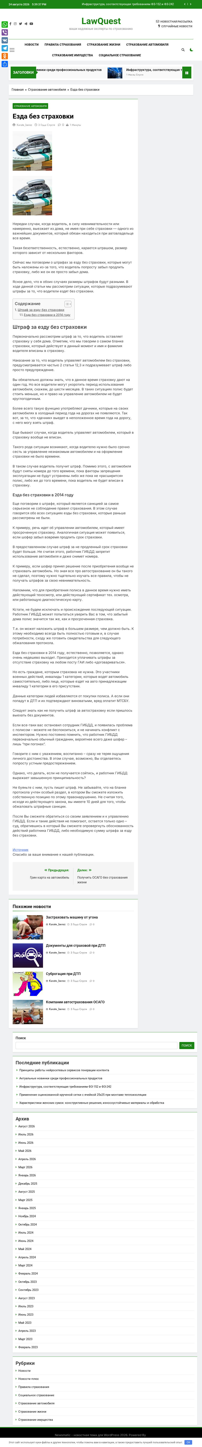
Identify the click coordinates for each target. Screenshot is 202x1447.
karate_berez (24, 125)
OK (188, 1442)
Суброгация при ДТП (63, 974)
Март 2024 (25, 1265)
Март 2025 (25, 1200)
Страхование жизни (103, 44)
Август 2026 (26, 1126)
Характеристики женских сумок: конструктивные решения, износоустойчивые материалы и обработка (91, 1103)
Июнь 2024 (25, 1241)
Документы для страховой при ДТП (76, 946)
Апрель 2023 (27, 1331)
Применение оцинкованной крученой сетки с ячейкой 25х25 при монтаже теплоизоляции (121, 4)
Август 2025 (26, 1192)
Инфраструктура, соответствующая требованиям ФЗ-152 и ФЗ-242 (151, 70)
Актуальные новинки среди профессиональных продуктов (60, 1078)
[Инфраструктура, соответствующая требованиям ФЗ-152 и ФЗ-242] (89, 75)
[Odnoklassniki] (5, 56)
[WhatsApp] (5, 24)
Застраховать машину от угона (72, 917)
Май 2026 (24, 1151)
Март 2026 (25, 1167)
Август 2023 (26, 1298)
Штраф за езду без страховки (41, 310)
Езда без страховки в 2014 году (47, 315)
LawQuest (101, 21)
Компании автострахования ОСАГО (75, 1002)
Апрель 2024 (27, 1257)
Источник (20, 850)
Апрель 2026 (27, 1159)
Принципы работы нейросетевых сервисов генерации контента (64, 1070)
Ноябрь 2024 (27, 1216)
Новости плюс (28, 1379)
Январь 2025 (27, 1208)
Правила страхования (63, 44)
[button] (66, 304)
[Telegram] (5, 48)
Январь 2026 (27, 1175)
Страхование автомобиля (147, 44)
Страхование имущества (72, 55)
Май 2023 (24, 1323)
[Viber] (5, 32)
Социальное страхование (120, 55)
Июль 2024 (25, 1232)
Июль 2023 (25, 1306)
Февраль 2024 (28, 1273)
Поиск (21, 1038)
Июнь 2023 (25, 1314)
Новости (32, 44)
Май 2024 (24, 1249)
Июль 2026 (25, 1134)
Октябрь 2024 (27, 1224)
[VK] (5, 40)
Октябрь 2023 (27, 1282)
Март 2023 (25, 1339)
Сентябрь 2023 (28, 1290)
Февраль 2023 (28, 1347)
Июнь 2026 (25, 1143)
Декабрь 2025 (27, 1183)
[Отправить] (5, 64)
